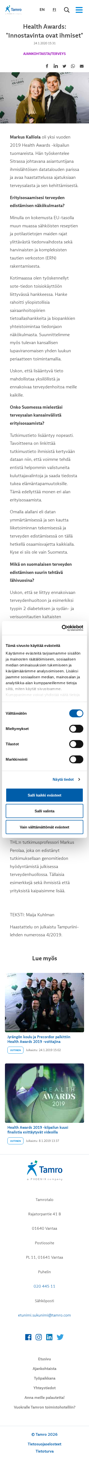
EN (42, 10)
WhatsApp (73, 66)
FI (54, 10)
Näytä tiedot (63, 779)
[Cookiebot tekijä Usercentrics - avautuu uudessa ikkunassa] (62, 628)
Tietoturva (45, 1451)
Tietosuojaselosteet (44, 1444)
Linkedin (55, 66)
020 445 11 (44, 1286)
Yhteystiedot (44, 1388)
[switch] (76, 728)
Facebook (47, 66)
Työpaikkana (44, 1378)
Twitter (64, 66)
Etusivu (44, 1359)
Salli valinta (44, 811)
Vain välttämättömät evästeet (44, 827)
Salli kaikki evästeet (44, 795)
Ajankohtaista (44, 1369)
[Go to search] (67, 10)
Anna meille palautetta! (44, 1398)
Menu (79, 10)
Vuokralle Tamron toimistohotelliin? (44, 1407)
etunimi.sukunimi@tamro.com (44, 1315)
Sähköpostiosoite (81, 66)
